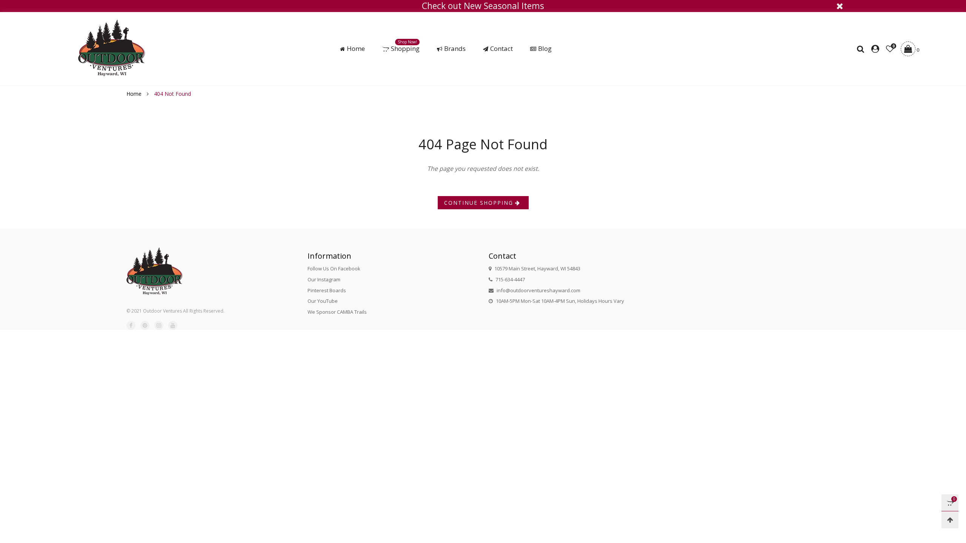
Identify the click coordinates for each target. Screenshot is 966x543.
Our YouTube (323, 301)
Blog (545, 48)
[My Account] (875, 49)
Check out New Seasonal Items (483, 6)
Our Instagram (324, 279)
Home (356, 48)
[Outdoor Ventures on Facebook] (130, 325)
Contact (501, 48)
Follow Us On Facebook (334, 268)
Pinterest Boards (327, 290)
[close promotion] (839, 6)
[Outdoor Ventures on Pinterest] (144, 325)
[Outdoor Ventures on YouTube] (172, 325)
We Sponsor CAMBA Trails (337, 311)
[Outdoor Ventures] (112, 48)
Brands (455, 48)
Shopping (405, 48)
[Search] (862, 49)
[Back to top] (949, 519)
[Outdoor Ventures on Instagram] (158, 325)
